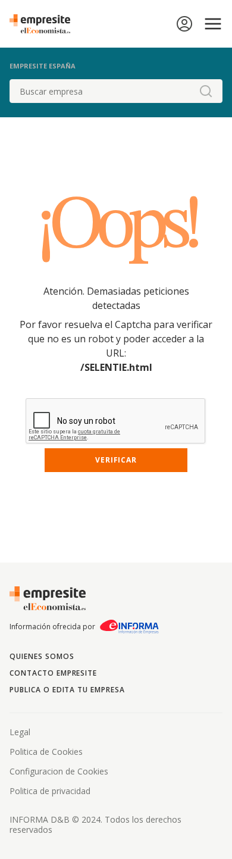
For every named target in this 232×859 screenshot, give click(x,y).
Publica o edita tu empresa (67, 690)
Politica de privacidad (50, 790)
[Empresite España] (45, 23)
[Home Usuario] (184, 23)
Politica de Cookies (46, 751)
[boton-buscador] (206, 91)
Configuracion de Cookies (59, 771)
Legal (20, 732)
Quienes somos (42, 656)
